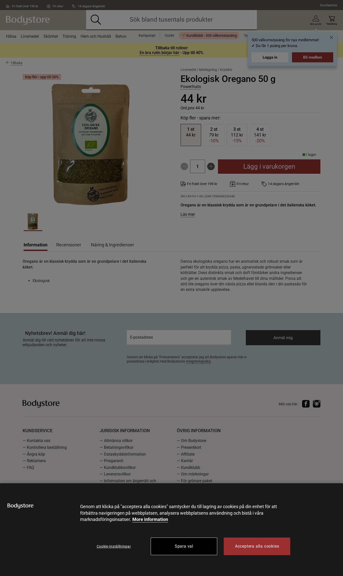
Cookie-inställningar (114, 546)
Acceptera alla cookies (257, 546)
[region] (171, 529)
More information (150, 519)
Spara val (184, 546)
